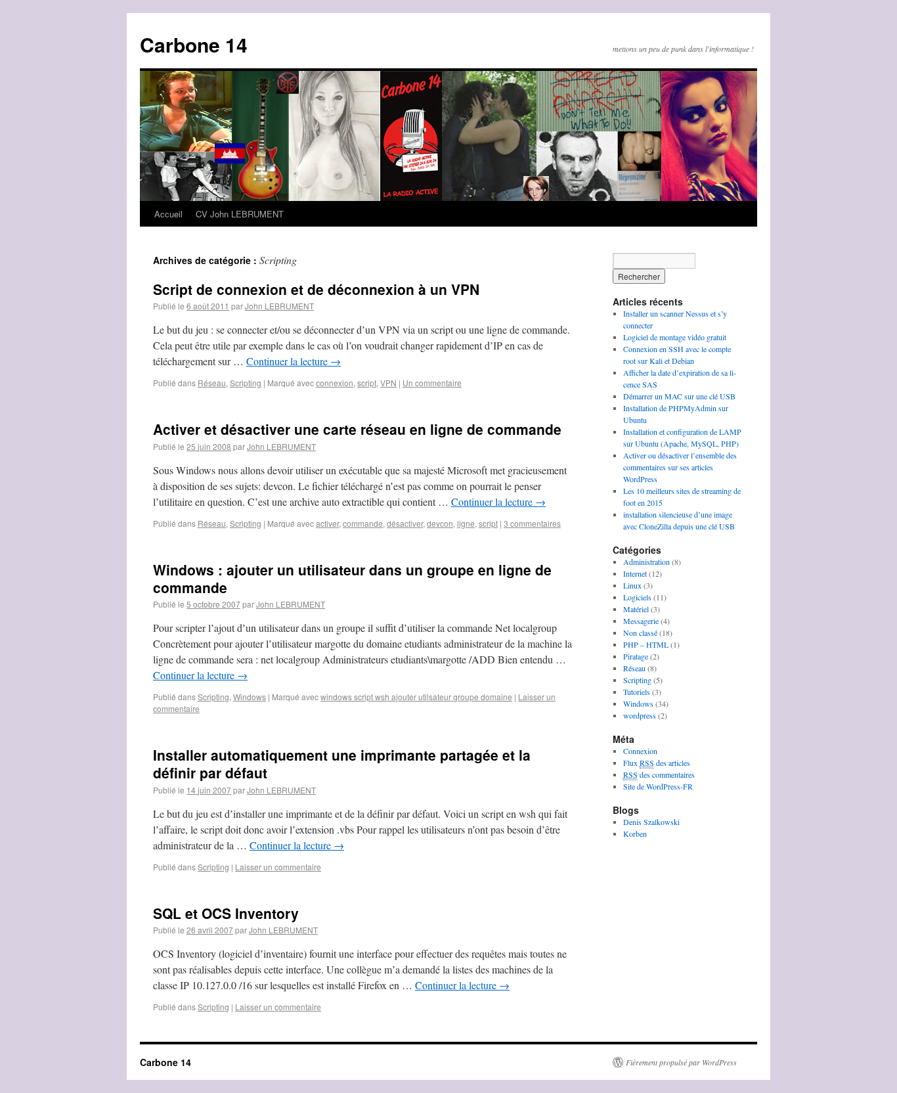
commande (363, 523)
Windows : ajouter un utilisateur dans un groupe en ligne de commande (352, 578)
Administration (646, 561)
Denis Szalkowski (651, 821)
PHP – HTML (645, 644)
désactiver (405, 523)
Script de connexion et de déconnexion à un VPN (316, 289)
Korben (635, 833)
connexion (334, 382)
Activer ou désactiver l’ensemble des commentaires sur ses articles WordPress (680, 467)
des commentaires (659, 774)
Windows (249, 696)
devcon (440, 523)
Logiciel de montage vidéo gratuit (674, 337)
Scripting (245, 382)
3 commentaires (532, 523)
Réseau (212, 382)
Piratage (635, 656)
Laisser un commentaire (278, 866)
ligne (466, 523)
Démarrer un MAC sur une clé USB (679, 396)
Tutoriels (636, 691)
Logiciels (637, 597)
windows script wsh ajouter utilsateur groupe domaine (416, 696)
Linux (632, 585)
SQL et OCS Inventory (226, 913)
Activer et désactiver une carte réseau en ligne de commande (357, 429)
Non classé (640, 632)
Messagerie (641, 620)
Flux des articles (656, 762)
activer (327, 523)
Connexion (640, 751)
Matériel (636, 609)
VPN (388, 382)
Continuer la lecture (293, 361)
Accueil (168, 214)
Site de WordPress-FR (658, 786)
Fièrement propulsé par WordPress (681, 1062)
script (366, 382)
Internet (635, 573)
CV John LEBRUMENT (240, 214)
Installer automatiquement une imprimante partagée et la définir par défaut (342, 763)
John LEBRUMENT (279, 305)
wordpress (639, 715)
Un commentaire (432, 382)
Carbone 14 (194, 44)
